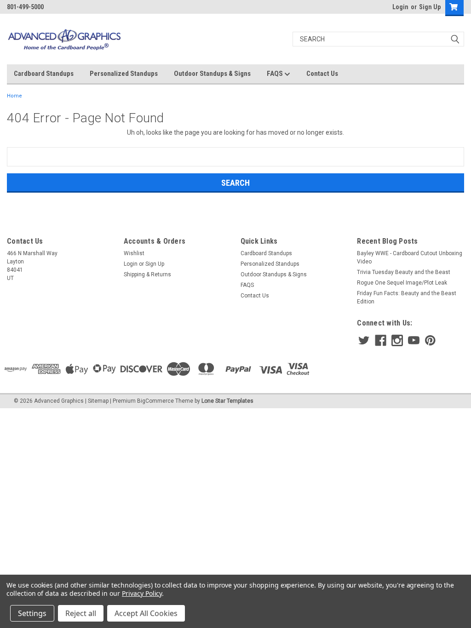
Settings (32, 613)
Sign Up (430, 7)
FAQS (275, 73)
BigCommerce (155, 401)
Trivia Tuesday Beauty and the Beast (403, 272)
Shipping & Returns (147, 274)
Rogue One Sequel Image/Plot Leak (402, 283)
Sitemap (98, 401)
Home (14, 96)
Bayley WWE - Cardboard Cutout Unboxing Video (409, 257)
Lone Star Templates (227, 401)
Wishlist (134, 253)
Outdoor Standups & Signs (212, 73)
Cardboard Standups (44, 73)
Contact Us (322, 73)
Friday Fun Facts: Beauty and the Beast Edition (406, 297)
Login (400, 7)
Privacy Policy (142, 593)
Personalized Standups (124, 73)
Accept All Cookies (146, 613)
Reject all (80, 613)
